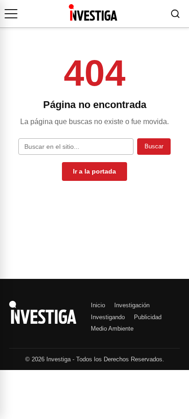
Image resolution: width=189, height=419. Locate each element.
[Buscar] (175, 14)
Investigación (132, 305)
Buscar (154, 146)
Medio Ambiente (112, 328)
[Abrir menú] (11, 13)
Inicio (98, 305)
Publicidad (147, 317)
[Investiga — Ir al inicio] (93, 12)
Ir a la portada (94, 171)
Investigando (108, 317)
